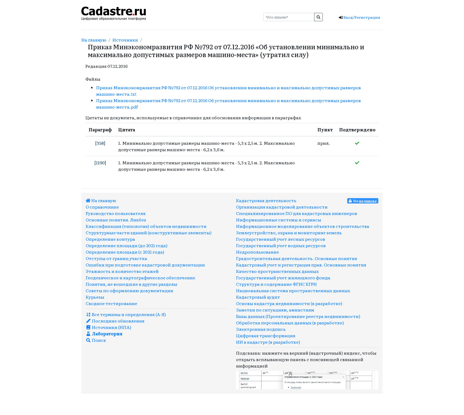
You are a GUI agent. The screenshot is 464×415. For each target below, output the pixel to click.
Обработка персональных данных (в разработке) (290, 322)
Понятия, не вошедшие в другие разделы (131, 284)
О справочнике (102, 206)
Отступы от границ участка (116, 258)
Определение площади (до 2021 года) (127, 245)
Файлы (92, 79)
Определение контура (110, 239)
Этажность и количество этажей (122, 271)
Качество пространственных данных (277, 271)
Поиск (98, 340)
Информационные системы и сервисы (278, 219)
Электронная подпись (261, 329)
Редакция (96, 66)
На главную (93, 39)
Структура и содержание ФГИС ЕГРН (276, 284)
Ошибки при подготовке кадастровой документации (145, 264)
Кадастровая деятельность (266, 200)
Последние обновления (117, 320)
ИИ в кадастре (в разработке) (268, 342)
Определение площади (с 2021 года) (125, 252)
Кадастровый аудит (258, 297)
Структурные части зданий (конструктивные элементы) (149, 232)
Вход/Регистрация (361, 17)
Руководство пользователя (116, 213)
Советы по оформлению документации (129, 290)
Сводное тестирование (111, 303)
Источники (125, 39)
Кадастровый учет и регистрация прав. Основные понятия (301, 264)
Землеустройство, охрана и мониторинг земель (289, 232)
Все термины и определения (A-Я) (128, 314)
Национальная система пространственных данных (293, 290)
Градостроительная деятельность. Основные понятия (296, 258)
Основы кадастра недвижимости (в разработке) (289, 303)
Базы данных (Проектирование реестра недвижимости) (298, 316)
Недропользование (257, 252)
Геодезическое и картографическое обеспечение (140, 277)
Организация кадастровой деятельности (282, 206)
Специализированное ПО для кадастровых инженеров (296, 213)
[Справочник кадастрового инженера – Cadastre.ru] (113, 12)
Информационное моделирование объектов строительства (302, 226)
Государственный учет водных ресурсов (281, 245)
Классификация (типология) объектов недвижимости (146, 226)
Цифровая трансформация (265, 335)
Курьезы (95, 297)
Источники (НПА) (111, 327)
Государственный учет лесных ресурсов (280, 239)
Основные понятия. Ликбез (116, 219)
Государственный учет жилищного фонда (283, 277)
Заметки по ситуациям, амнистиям (275, 309)
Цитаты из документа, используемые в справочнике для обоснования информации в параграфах (193, 117)
